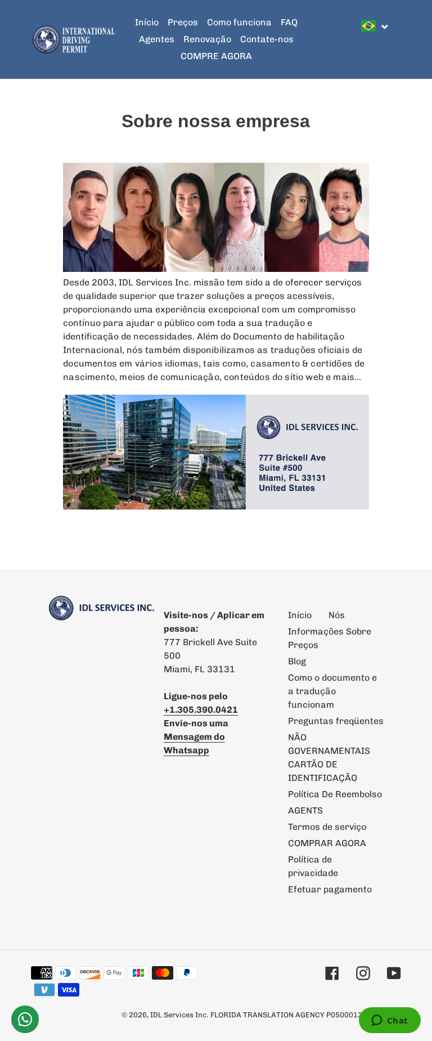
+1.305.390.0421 (201, 709)
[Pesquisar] (397, 39)
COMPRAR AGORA (327, 843)
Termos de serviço (327, 826)
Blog (297, 661)
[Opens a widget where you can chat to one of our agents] (389, 1021)
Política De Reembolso (335, 794)
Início (300, 615)
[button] (375, 26)
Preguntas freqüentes (336, 721)
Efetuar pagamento (330, 889)
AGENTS (305, 810)
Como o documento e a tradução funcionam (332, 691)
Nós (336, 615)
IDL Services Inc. (179, 1015)
